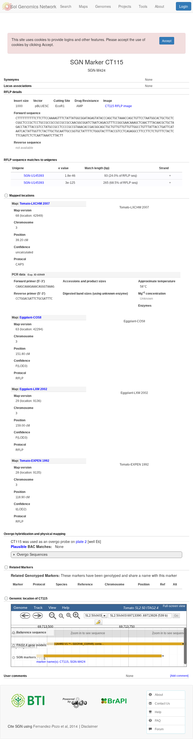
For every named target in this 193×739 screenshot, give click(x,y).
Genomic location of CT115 (28, 598)
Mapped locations (21, 195)
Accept (166, 40)
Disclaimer (89, 726)
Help (156, 712)
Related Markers (21, 567)
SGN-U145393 (34, 175)
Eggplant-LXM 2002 (33, 389)
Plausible (19, 546)
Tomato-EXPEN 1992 (34, 461)
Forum (158, 729)
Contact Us (161, 703)
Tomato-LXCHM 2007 (35, 203)
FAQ (156, 720)
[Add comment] (179, 675)
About (157, 695)
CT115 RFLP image (118, 106)
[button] (180, 92)
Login (183, 6)
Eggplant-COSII (30, 317)
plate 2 (81, 541)
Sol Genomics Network (33, 6)
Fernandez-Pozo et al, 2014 (55, 726)
